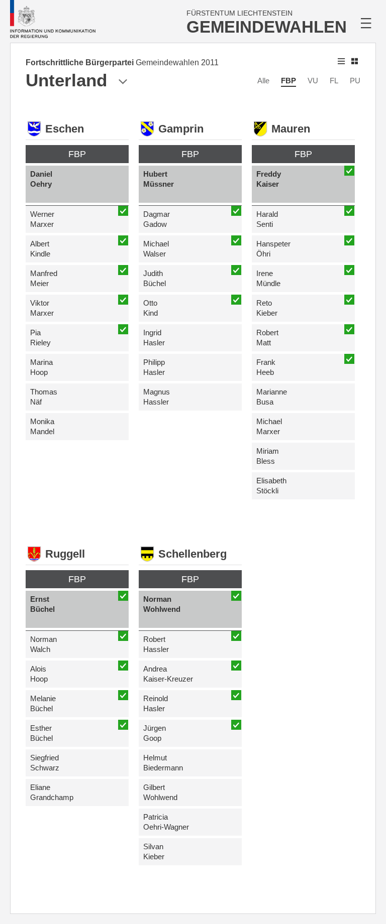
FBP (288, 80)
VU (313, 80)
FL (334, 80)
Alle (263, 80)
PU (355, 80)
